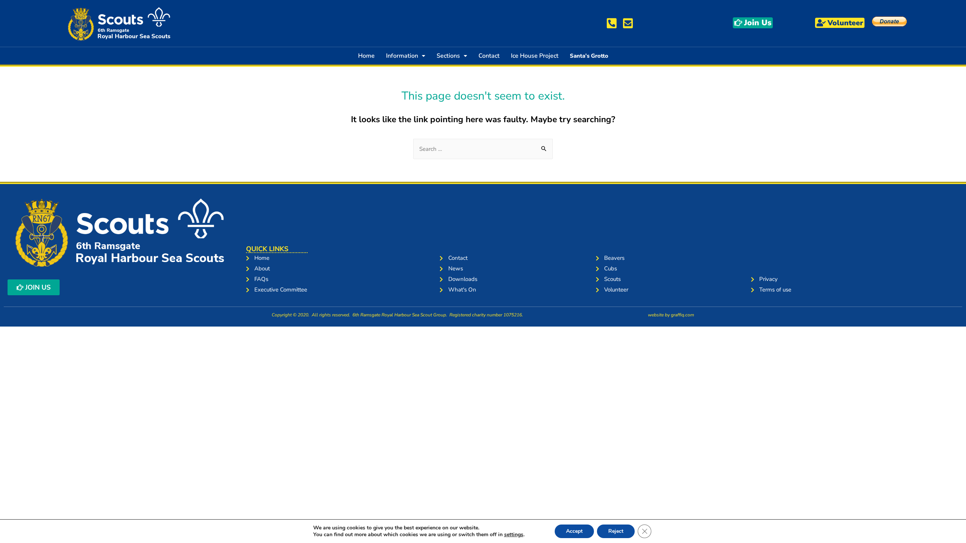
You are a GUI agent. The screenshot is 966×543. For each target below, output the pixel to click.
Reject (615, 531)
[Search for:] (483, 149)
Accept (574, 531)
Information (402, 56)
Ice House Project (534, 56)
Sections (448, 56)
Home (366, 56)
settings (513, 534)
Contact (489, 56)
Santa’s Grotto (589, 56)
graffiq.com (682, 315)
